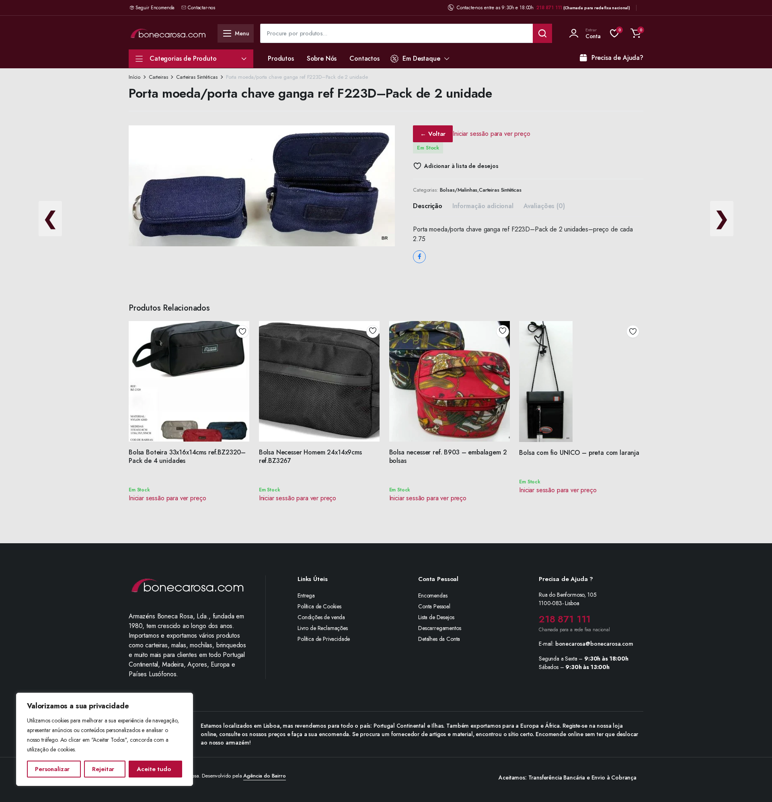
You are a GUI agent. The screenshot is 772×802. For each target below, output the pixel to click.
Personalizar (52, 769)
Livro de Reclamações (323, 628)
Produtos (281, 58)
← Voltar (433, 133)
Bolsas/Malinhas (459, 189)
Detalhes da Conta (439, 639)
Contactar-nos (201, 7)
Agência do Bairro (264, 775)
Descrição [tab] (427, 206)
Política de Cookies (319, 606)
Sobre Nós (322, 58)
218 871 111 (549, 7)
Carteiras (158, 77)
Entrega (306, 595)
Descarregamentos (439, 628)
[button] (635, 33)
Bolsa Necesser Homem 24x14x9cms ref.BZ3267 (310, 456)
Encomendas (432, 595)
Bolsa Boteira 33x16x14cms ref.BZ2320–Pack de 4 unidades (187, 456)
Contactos (364, 58)
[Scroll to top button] (754, 784)
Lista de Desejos (436, 617)
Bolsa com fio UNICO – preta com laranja (579, 452)
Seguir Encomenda (155, 7)
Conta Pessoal (434, 606)
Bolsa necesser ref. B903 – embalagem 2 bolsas (448, 456)
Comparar (245, 360)
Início (134, 77)
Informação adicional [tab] (482, 206)
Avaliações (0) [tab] (544, 206)
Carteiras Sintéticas (197, 77)
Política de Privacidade (324, 639)
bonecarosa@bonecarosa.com (594, 644)
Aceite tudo (153, 769)
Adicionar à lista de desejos (461, 166)
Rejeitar (103, 769)
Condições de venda (321, 617)
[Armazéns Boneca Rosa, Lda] (168, 33)
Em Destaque (421, 58)
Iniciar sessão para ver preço (491, 133)
